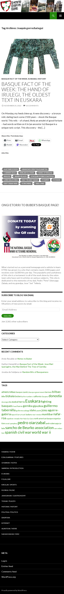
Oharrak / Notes (9, 463)
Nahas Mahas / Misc (10, 534)
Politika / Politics (9, 512)
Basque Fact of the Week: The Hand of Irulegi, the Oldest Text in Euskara (26, 92)
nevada (16, 419)
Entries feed (7, 566)
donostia (55, 396)
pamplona (13, 423)
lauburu (29, 414)
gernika (27, 406)
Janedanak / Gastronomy (13, 496)
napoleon (10, 419)
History (42, 79)
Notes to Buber (25, 358)
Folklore (6, 479)
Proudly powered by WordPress (14, 590)
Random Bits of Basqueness (35, 372)
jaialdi (38, 411)
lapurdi (14, 415)
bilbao (56, 391)
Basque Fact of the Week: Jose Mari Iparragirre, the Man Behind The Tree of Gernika (27, 365)
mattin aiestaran (30, 180)
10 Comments (32, 106)
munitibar (47, 414)
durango (4, 402)
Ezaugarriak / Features (12, 457)
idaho (33, 410)
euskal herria (18, 401)
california (37, 396)
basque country (22, 392)
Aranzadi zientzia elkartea (34, 169)
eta (9, 402)
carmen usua (10, 173)
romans (57, 180)
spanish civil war (18, 432)
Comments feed (9, 571)
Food (15, 406)
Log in (4, 561)
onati (8, 423)
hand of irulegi (45, 173)
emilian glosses (27, 173)
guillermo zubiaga (22, 411)
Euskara (32, 79)
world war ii (41, 432)
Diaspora (45, 396)
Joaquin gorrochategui (42, 176)
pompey (45, 180)
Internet (5, 523)
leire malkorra (11, 180)
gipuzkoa (38, 406)
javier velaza (20, 176)
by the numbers (27, 396)
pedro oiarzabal (31, 422)
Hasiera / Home (8, 452)
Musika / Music (8, 490)
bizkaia (10, 396)
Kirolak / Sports (9, 485)
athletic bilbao (8, 392)
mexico (38, 415)
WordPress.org (8, 577)
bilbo (3, 396)
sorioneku (26, 183)
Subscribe (7, 316)
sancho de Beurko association (29, 427)
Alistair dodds (11, 169)
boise (18, 396)
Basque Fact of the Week (14, 79)
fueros (19, 406)
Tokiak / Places (8, 501)
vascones (40, 183)
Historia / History (9, 507)
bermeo (48, 392)
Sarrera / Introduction (12, 468)
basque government (37, 392)
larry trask (21, 415)
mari (34, 415)
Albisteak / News (9, 528)
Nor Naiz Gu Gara (26, 419)
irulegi (7, 176)
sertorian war (11, 183)
